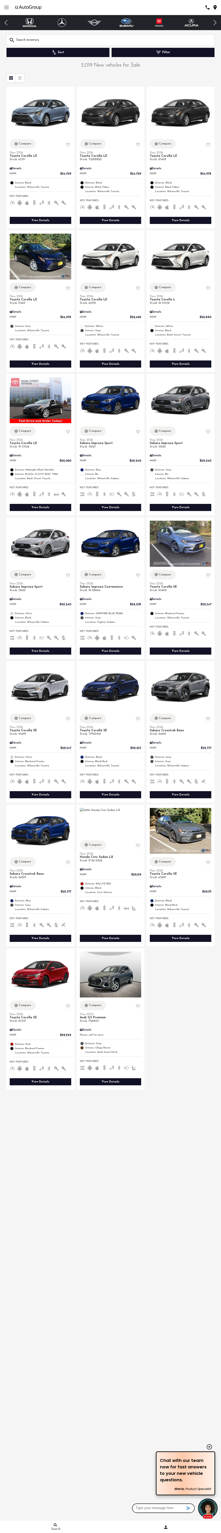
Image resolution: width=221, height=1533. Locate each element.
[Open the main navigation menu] (6, 7)
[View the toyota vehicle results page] (128, 22)
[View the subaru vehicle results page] (95, 22)
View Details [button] (40, 220)
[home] (28, 7)
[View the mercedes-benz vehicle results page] (31, 22)
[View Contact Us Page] (207, 7)
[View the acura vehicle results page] (160, 23)
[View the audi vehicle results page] (193, 22)
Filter (166, 52)
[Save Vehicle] (68, 144)
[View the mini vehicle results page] (63, 22)
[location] (215, 7)
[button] (6, 22)
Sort (61, 52)
